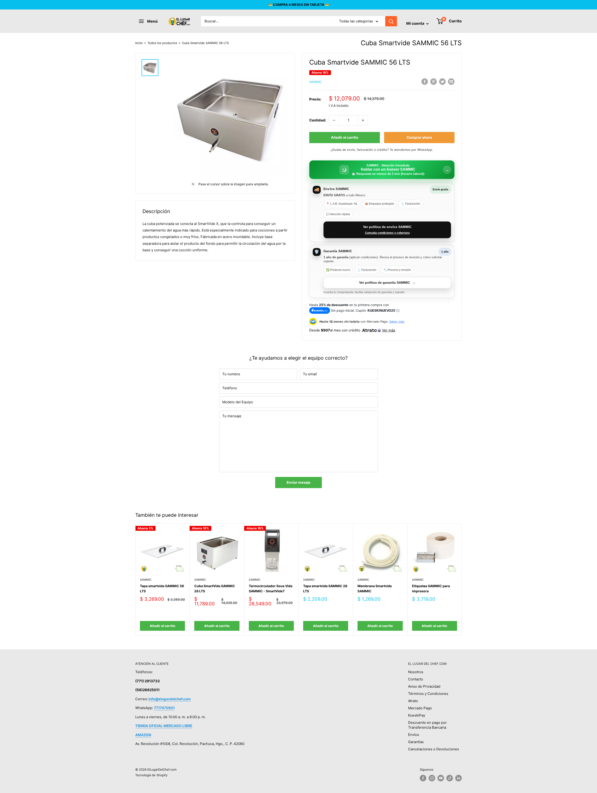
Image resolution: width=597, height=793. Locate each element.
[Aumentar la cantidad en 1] (363, 120)
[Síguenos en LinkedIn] (458, 778)
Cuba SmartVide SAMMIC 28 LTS (214, 588)
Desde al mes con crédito (352, 330)
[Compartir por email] (451, 81)
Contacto (415, 679)
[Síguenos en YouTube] (440, 778)
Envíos (413, 734)
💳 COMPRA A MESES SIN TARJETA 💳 (298, 5)
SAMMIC (315, 82)
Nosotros (415, 672)
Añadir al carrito (344, 137)
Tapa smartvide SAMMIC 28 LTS (325, 588)
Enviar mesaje (298, 482)
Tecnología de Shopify (151, 775)
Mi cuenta (415, 23)
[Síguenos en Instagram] (432, 778)
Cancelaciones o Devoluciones (433, 749)
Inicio (139, 43)
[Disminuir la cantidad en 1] (334, 120)
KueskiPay (416, 715)
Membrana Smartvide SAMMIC (375, 588)
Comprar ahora (419, 137)
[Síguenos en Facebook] (423, 778)
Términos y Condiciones (428, 693)
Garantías (416, 742)
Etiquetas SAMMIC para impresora (431, 588)
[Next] (462, 579)
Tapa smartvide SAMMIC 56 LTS (162, 588)
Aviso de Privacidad (424, 686)
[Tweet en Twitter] (442, 81)
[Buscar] (391, 21)
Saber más (396, 321)
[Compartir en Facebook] (424, 81)
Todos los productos (162, 43)
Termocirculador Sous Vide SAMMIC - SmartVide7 (270, 588)
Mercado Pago (420, 708)
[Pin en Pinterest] (433, 81)
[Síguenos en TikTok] (449, 778)
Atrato (413, 701)
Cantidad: (317, 120)
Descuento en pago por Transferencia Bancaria (427, 725)
